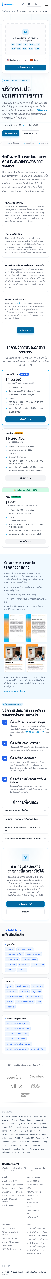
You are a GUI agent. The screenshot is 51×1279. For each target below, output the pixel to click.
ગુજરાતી (43, 1123)
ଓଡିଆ (4, 1138)
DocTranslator (10, 1164)
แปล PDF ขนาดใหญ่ (14, 954)
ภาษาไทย (36, 1145)
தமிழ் (21, 1145)
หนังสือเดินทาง (22, 986)
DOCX (31, 732)
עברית (4, 1127)
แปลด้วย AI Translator (10, 1242)
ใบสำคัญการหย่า (33, 1195)
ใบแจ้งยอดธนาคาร (34, 996)
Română (5, 1142)
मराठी (12, 1134)
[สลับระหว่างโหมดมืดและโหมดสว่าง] (23, 4)
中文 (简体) (16, 1152)
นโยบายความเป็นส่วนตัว (39, 1169)
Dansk (22, 1120)
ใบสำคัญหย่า (11, 991)
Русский (14, 1142)
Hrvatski (17, 1127)
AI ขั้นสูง (19, 303)
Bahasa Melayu (22, 1134)
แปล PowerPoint (29, 959)
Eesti (12, 1123)
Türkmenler (6, 1149)
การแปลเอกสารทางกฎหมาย (17, 1023)
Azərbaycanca (25, 1116)
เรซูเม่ (29, 1213)
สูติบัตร (9, 986)
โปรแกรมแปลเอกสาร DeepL (13, 1188)
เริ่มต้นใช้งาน (25, 419)
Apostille (10, 1007)
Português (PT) (42, 1138)
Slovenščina (36, 1142)
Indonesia (35, 1127)
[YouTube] (14, 1266)
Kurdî (40, 1131)
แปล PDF (10, 949)
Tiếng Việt (6, 1152)
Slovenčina (24, 1142)
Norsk (44, 1134)
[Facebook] (9, 1266)
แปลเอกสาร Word (25, 949)
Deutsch (30, 1120)
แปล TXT (22, 970)
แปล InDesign (38, 964)
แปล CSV (10, 970)
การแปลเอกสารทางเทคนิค (17, 1049)
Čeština (14, 1120)
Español (5, 1123)
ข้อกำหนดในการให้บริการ (18, 1169)
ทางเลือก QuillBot (8, 1205)
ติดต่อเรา (25, 911)
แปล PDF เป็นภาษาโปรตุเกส (37, 1239)
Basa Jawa (14, 1131)
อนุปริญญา (36, 991)
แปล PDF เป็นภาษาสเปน (36, 1228)
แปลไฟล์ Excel (12, 959)
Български (37, 1116)
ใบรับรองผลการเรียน (14, 996)
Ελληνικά (39, 1120)
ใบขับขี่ (9, 1002)
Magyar (26, 1127)
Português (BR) (28, 1138)
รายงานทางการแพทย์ (25, 1002)
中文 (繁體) (27, 1152)
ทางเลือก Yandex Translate (12, 1192)
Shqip (44, 1142)
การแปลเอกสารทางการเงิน (17, 1034)
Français (34, 1123)
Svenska (14, 1145)
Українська (34, 1149)
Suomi (26, 1123)
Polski (17, 1138)
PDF (26, 732)
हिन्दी (10, 1127)
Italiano (44, 1127)
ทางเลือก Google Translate (12, 1184)
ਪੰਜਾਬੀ (10, 1138)
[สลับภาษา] (25, 60)
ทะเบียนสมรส (37, 986)
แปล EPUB (11, 964)
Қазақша (24, 1131)
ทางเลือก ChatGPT (9, 1181)
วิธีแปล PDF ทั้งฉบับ (9, 1238)
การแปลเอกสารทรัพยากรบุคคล (18, 1044)
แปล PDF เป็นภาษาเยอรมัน (37, 1236)
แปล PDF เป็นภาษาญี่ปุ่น (36, 1246)
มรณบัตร (24, 991)
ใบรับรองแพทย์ (32, 1217)
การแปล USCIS (33, 1181)
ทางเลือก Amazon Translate (13, 1195)
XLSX (37, 732)
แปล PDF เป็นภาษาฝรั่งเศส (37, 1232)
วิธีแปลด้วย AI (7, 1245)
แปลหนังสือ (23, 964)
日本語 (4, 1131)
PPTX (42, 732)
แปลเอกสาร (12, 133)
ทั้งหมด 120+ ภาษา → (35, 1254)
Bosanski (5, 1120)
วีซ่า (39, 1002)
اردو (42, 1149)
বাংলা (45, 1116)
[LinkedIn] (3, 1266)
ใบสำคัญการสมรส (34, 1192)
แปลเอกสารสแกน (33, 954)
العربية (14, 1116)
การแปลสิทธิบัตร (37, 1049)
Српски (5, 1145)
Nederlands (35, 1134)
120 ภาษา (42, 110)
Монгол (5, 1134)
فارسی (19, 1123)
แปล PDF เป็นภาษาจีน (35, 1243)
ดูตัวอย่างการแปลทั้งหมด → (16, 691)
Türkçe (24, 1149)
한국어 (32, 1131)
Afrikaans (6, 1116)
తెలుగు (28, 1145)
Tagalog (16, 1149)
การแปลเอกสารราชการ (16, 1039)
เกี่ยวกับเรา (5, 1169)
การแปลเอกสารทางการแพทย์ (18, 1028)
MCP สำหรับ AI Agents (11, 1249)
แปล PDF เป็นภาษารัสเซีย (36, 1250)
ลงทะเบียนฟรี (29, 133)
